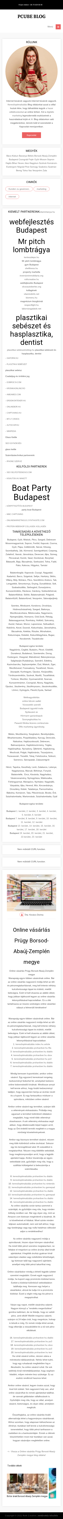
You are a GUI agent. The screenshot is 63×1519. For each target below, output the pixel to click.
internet (12, 196)
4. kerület (51, 811)
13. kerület (23, 826)
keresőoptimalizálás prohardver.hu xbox (32, 1055)
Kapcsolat (31, 135)
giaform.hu (12, 358)
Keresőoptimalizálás (17, 104)
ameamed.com (14, 394)
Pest (27, 167)
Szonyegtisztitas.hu (31, 719)
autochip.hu (13, 425)
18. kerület (41, 829)
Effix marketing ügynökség (31, 726)
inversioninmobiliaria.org (31, 275)
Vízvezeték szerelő (31, 704)
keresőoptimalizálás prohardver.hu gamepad (33, 1187)
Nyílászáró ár (31, 712)
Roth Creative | (40, 1516)
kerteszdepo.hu (31, 257)
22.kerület (26, 837)
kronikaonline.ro (16, 388)
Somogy (34, 167)
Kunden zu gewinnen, (19, 189)
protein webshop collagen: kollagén (26, 526)
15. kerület (46, 826)
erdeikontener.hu (16, 401)
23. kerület (37, 837)
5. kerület (26, 815)
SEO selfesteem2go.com (19, 472)
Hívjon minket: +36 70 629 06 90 (30, 5)
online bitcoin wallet (31, 701)
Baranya (23, 156)
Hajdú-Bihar (12, 163)
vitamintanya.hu (47, 212)
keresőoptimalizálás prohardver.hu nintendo (33, 1183)
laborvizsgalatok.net (31, 308)
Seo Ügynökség (13, 443)
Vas (30, 170)
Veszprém (37, 170)
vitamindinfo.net (31, 294)
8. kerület (30, 818)
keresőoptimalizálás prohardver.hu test (33, 1352)
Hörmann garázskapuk (31, 715)
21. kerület (48, 833)
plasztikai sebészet (16, 350)
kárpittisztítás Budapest (20, 506)
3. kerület (41, 811)
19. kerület (25, 833)
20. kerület (36, 833)
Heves (21, 163)
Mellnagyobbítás (31, 697)
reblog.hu (29, 350)
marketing (41, 189)
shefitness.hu (31, 268)
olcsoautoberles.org (31, 286)
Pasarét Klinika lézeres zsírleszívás (31, 723)
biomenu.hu (31, 297)
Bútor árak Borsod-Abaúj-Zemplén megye (27, 1496)
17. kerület (30, 829)
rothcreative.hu (31, 279)
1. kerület (20, 811)
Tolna (25, 170)
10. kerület (51, 818)
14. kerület (34, 826)
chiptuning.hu (14, 413)
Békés (31, 156)
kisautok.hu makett (17, 478)
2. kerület (30, 811)
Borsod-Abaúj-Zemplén (45, 156)
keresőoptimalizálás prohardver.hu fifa (32, 1048)
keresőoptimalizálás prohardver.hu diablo (33, 1051)
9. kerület (40, 818)
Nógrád (21, 167)
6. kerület (36, 815)
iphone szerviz (14, 461)
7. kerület (20, 818)
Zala (45, 170)
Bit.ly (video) (13, 419)
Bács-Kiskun (12, 156)
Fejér (31, 159)
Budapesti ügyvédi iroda (31, 708)
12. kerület (37, 822)
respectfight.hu (31, 305)
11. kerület (26, 822)
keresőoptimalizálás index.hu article (33, 1044)
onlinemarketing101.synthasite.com (25, 520)
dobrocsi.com (14, 382)
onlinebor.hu (14, 407)
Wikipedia (11, 431)
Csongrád (24, 159)
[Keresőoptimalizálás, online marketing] (31, 17)
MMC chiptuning (15, 514)
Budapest (14, 159)
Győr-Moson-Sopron (44, 159)
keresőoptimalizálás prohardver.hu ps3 (33, 1059)
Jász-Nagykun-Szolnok (35, 163)
